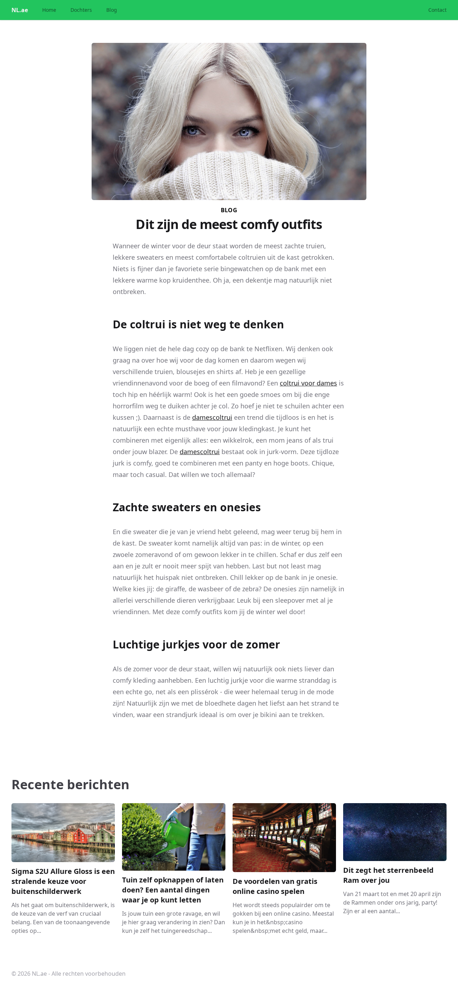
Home (49, 9)
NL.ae (19, 10)
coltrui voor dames (308, 383)
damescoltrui (212, 417)
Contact (437, 9)
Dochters (81, 9)
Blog (111, 9)
